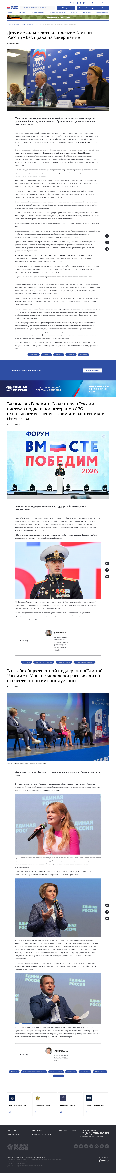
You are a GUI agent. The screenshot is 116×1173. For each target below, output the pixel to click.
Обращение (66, 8)
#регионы (71, 354)
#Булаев (46, 354)
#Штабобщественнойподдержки (34, 1072)
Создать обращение (92, 370)
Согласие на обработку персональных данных (21, 1167)
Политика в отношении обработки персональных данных (25, 1165)
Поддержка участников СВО (58, 17)
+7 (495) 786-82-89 (94, 1133)
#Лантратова (85, 1072)
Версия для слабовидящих (101, 2)
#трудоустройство (64, 662)
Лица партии (22, 12)
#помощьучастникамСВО (43, 662)
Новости (29, 24)
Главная (9, 24)
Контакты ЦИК (14, 1134)
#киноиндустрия (56, 1072)
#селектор (83, 354)
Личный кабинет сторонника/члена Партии (93, 8)
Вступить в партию (102, 12)
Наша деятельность (38, 12)
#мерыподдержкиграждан (84, 662)
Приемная (74, 12)
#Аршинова (34, 354)
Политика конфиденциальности (17, 1163)
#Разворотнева (100, 1072)
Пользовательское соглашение (17, 1162)
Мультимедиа (87, 12)
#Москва (14, 1072)
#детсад (58, 354)
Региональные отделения (57, 12)
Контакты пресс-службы (41, 1134)
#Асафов (58, 1076)
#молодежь (71, 1072)
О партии (10, 12)
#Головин (26, 662)
